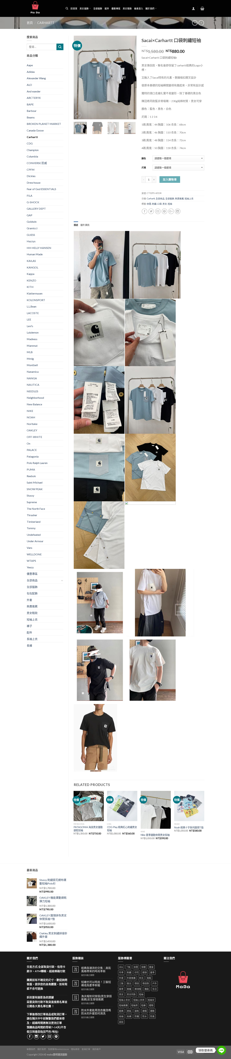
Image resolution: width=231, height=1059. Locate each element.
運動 (152, 1010)
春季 (121, 989)
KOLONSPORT (36, 300)
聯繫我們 (31, 1049)
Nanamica (33, 371)
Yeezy (30, 567)
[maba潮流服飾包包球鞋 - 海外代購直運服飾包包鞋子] (44, 8)
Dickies (31, 176)
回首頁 (74, 8)
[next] (131, 77)
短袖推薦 (123, 1005)
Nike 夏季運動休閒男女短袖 (155, 834)
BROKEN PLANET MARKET (44, 123)
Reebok (31, 476)
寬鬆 (149, 978)
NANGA (32, 378)
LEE (29, 319)
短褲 (143, 1005)
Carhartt (45, 23)
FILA (29, 195)
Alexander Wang (36, 78)
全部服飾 (97, 8)
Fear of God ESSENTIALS (41, 189)
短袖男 (134, 1005)
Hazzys (31, 241)
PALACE (32, 449)
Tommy (31, 528)
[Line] (221, 1050)
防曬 (137, 1016)
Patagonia (33, 456)
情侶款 (145, 983)
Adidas (31, 71)
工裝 (121, 983)
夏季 (152, 972)
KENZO (31, 280)
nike (121, 967)
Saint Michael (34, 482)
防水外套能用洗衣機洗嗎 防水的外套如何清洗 (96, 1011)
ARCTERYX (34, 97)
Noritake (32, 423)
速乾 (137, 1010)
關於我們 (149, 8)
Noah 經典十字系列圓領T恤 (188, 827)
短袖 (170, 203)
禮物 (151, 1005)
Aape (30, 65)
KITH (30, 286)
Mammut (32, 345)
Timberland (33, 521)
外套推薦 (131, 978)
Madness (32, 339)
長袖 (121, 1016)
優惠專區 (115, 8)
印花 (137, 972)
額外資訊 (84, 225)
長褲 (29, 645)
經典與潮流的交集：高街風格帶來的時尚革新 (96, 969)
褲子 (29, 625)
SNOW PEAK (35, 489)
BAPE (30, 104)
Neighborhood (35, 397)
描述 (76, 225)
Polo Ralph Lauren (37, 462)
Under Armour (35, 541)
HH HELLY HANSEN (39, 247)
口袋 (159, 203)
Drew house (33, 182)
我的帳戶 (96, 1049)
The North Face (36, 508)
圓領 (144, 972)
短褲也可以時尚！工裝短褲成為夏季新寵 (96, 983)
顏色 (144, 158)
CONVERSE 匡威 (37, 163)
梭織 (129, 989)
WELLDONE (34, 554)
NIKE (30, 410)
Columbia (32, 156)
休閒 (149, 203)
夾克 (141, 978)
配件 (107, 8)
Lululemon (33, 332)
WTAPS (31, 560)
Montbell (32, 365)
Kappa (30, 273)
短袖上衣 (189, 198)
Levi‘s (30, 326)
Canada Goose (35, 130)
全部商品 (160, 198)
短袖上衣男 (138, 1000)
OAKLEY (32, 430)
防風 (152, 1016)
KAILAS (31, 260)
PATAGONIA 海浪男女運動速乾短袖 (88, 829)
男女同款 (131, 994)
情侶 (137, 983)
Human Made (35, 254)
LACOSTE (33, 313)
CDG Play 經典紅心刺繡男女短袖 (122, 829)
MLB (30, 352)
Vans (29, 547)
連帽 (144, 1010)
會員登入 (138, 8)
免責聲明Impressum (58, 1049)
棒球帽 (138, 989)
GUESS (31, 234)
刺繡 (154, 203)
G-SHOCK (33, 202)
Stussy (30, 495)
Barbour (32, 110)
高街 (121, 1021)
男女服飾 (84, 8)
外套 (29, 599)
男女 (165, 203)
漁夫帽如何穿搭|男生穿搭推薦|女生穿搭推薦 (96, 997)
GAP (29, 215)
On (28, 443)
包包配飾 (32, 593)
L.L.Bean (31, 306)
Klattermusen (34, 293)
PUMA (31, 469)
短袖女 (151, 1000)
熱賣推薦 (179, 198)
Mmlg (30, 358)
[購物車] (202, 8)
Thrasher (32, 515)
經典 (121, 1010)
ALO (29, 84)
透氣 (129, 1010)
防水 (144, 1016)
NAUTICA (33, 384)
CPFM (30, 169)
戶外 (154, 983)
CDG (30, 143)
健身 (151, 967)
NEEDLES (32, 391)
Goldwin (32, 221)
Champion (33, 150)
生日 (154, 989)
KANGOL (32, 267)
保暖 (143, 967)
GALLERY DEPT (36, 208)
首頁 (30, 23)
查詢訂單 (86, 1049)
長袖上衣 (32, 639)
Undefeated (34, 534)
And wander (34, 91)
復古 (129, 983)
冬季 (121, 972)
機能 (147, 989)
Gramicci (32, 228)
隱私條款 (75, 1049)
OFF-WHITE (34, 436)
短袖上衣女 (124, 1000)
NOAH (31, 417)
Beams (31, 117)
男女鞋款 (127, 8)
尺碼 (144, 167)
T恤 (128, 967)
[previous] (79, 77)
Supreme (32, 502)
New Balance (34, 404)
